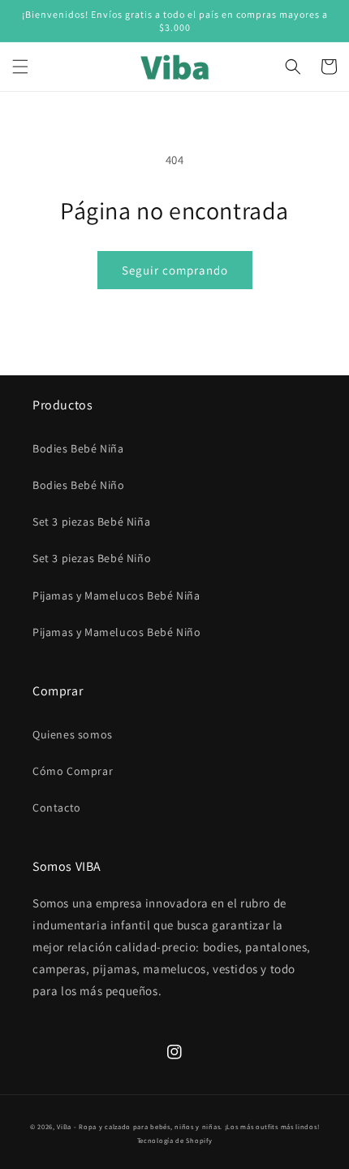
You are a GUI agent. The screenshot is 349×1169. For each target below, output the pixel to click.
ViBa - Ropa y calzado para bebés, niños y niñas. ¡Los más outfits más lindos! (188, 1126)
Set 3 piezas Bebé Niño (91, 558)
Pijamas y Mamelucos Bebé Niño (116, 632)
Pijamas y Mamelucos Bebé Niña (116, 595)
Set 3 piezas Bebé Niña (91, 521)
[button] (20, 66)
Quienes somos (72, 734)
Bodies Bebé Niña (78, 448)
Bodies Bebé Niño (78, 485)
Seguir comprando (175, 270)
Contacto (56, 807)
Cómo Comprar (72, 771)
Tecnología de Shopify (175, 1140)
